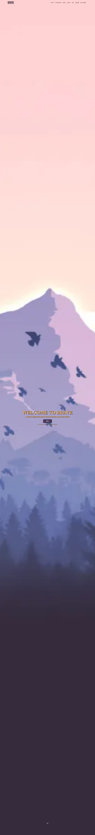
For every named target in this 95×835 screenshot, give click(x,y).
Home (52, 2)
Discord (82, 2)
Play (76, 2)
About (68, 2)
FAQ (73, 2)
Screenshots (58, 2)
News (64, 2)
